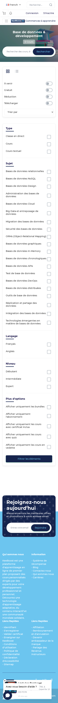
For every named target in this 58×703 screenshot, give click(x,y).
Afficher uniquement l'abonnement (18, 415)
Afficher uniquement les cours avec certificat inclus (23, 426)
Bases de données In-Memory (23, 251)
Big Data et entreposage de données (22, 212)
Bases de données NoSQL (21, 178)
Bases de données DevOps (21, 280)
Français (10, 343)
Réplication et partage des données (21, 304)
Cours (9, 143)
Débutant (11, 371)
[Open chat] (7, 695)
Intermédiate (13, 378)
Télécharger (11, 103)
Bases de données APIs (19, 266)
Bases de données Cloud (20, 203)
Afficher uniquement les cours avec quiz (23, 436)
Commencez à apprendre (41, 20)
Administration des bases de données (22, 195)
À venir (8, 83)
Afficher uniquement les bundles (25, 406)
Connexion (32, 13)
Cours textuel (13, 151)
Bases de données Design (21, 186)
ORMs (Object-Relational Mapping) (26, 236)
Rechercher (43, 51)
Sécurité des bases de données (24, 228)
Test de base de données (20, 273)
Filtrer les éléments (29, 458)
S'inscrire (48, 13)
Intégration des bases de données (26, 313)
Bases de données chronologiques (26, 258)
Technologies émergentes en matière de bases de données (23, 322)
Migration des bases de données (25, 221)
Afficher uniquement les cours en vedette (25, 446)
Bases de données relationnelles (25, 171)
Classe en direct (15, 136)
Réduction (10, 96)
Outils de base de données (21, 295)
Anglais (10, 351)
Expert (10, 386)
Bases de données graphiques (23, 243)
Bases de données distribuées (23, 288)
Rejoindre (40, 527)
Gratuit (8, 90)
